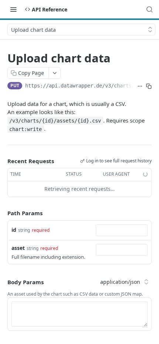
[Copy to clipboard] (149, 86)
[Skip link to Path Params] (2, 213)
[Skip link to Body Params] (2, 282)
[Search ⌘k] (149, 9)
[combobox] (122, 230)
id (13, 229)
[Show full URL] (140, 86)
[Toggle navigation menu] (13, 9)
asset (18, 247)
